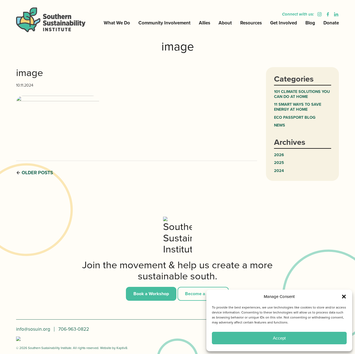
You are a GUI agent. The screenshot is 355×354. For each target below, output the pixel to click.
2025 (279, 162)
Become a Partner (203, 293)
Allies (204, 22)
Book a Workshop (151, 293)
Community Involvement (164, 22)
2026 (279, 154)
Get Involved (283, 22)
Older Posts (37, 172)
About (225, 22)
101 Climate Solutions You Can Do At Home (302, 94)
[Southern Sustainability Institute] (53, 19)
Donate (331, 22)
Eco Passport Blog (294, 117)
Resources (251, 22)
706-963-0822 (73, 329)
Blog (310, 22)
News (279, 125)
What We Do (117, 22)
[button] (344, 296)
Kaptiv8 (121, 348)
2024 (279, 170)
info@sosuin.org (33, 329)
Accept (279, 338)
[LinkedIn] (335, 14)
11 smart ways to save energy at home (297, 107)
